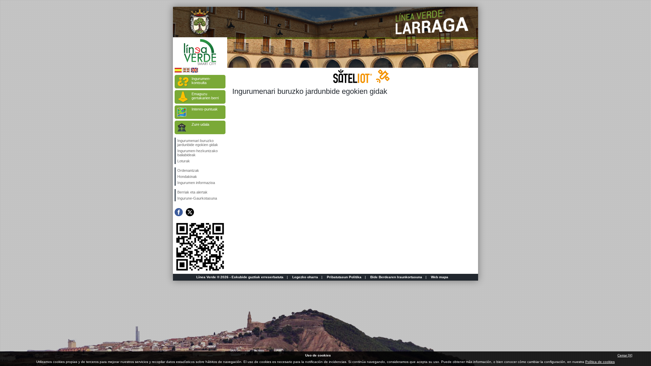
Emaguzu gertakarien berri (205, 96)
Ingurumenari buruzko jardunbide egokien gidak (197, 143)
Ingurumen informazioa (196, 183)
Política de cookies (600, 362)
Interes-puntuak (205, 109)
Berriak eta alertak (192, 192)
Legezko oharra (305, 277)
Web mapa (439, 277)
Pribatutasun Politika (344, 277)
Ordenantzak (188, 170)
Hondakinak (187, 177)
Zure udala (200, 124)
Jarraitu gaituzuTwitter (190, 212)
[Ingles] (194, 71)
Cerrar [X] (624, 355)
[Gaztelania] (178, 71)
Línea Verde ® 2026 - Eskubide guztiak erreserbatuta (239, 277)
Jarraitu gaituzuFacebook (179, 212)
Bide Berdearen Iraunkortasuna (396, 277)
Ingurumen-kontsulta (201, 81)
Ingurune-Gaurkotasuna (197, 198)
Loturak (183, 161)
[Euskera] (186, 71)
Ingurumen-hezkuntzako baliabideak (197, 153)
